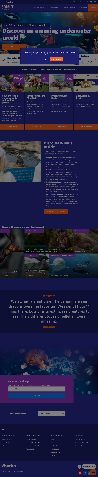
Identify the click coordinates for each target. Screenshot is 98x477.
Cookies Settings (42, 59)
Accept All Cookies (56, 59)
